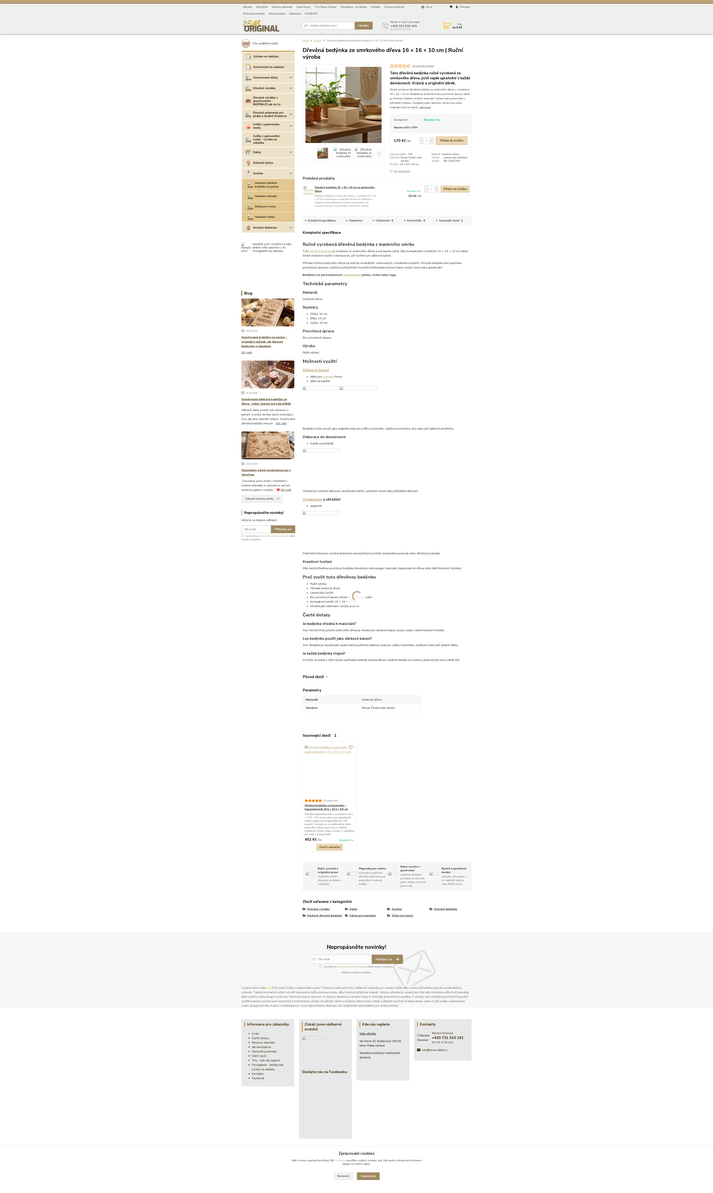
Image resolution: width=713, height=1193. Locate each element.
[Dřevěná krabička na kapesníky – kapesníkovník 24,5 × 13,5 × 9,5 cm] (329, 770)
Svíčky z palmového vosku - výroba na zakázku (266, 139)
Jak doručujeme (277, 13)
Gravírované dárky (265, 77)
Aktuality (247, 7)
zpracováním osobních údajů (272, 536)
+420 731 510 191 (403, 26)
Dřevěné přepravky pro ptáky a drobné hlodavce (270, 114)
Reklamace (295, 13)
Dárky (257, 152)
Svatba (258, 173)
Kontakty (375, 7)
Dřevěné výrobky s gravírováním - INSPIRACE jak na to (266, 101)
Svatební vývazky (266, 196)
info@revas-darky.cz (434, 1050)
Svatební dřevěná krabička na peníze (267, 184)
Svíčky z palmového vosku (266, 126)
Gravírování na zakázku (268, 67)
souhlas (339, 1160)
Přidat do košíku (451, 140)
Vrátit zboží (259, 1056)
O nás (255, 1034)
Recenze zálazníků (263, 1042)
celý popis (425, 107)
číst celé (246, 352)
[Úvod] (270, 26)
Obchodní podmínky (254, 13)
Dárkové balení (316, 370)
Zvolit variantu (329, 847)
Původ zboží (313, 676)
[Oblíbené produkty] (451, 10)
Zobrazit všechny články (259, 499)
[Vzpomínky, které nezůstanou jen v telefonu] (267, 446)
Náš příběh (262, 7)
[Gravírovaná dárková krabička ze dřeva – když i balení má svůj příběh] (267, 375)
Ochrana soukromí (394, 7)
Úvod (306, 40)
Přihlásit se (283, 529)
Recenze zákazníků (282, 7)
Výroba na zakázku (266, 56)
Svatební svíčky (264, 217)
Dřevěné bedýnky (445, 909)
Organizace (313, 499)
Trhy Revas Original (325, 7)
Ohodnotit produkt (423, 66)
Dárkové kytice (263, 163)
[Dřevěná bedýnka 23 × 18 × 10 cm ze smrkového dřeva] (309, 191)
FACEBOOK (311, 13)
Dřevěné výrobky (264, 88)
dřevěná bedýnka (321, 251)
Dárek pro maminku (363, 915)
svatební (328, 377)
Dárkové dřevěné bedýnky (324, 915)
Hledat (364, 26)
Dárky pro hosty (265, 206)
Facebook (258, 1078)
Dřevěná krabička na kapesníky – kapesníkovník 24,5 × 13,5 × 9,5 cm (326, 807)
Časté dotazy (303, 7)
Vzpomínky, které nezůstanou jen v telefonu (266, 472)
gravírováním (352, 275)
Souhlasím (368, 1176)
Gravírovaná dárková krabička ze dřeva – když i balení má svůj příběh (266, 401)
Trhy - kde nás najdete (266, 1060)
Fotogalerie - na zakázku (353, 7)
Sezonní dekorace (265, 227)
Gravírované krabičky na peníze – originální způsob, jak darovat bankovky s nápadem (264, 341)
